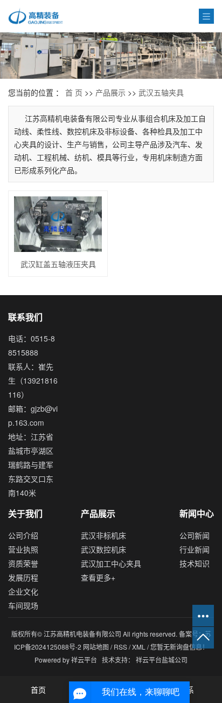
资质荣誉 (23, 563)
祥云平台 (84, 659)
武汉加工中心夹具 (111, 563)
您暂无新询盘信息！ (179, 646)
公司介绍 (23, 535)
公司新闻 (194, 535)
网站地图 (96, 646)
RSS (120, 646)
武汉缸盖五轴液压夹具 (58, 263)
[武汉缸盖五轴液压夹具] (58, 224)
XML (138, 646)
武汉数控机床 (103, 549)
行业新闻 (194, 549)
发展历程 (23, 577)
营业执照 (23, 549)
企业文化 (23, 591)
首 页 (73, 92)
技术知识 (194, 563)
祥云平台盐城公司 (162, 659)
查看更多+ (98, 577)
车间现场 (23, 605)
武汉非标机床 (103, 535)
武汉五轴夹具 (161, 92)
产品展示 (110, 92)
